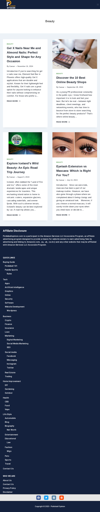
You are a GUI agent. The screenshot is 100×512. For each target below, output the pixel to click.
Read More (13, 101)
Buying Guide (9, 262)
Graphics (9, 291)
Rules (9, 274)
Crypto (8, 320)
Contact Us (8, 468)
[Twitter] (46, 498)
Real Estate (10, 372)
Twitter (10, 368)
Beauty (10, 44)
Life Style (7, 414)
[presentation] (74, 54)
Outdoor (9, 393)
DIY (6, 385)
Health (6, 398)
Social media (11, 352)
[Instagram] (54, 498)
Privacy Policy (9, 488)
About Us (7, 480)
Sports (8, 460)
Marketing (9, 336)
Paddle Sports (11, 270)
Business (7, 316)
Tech (5, 279)
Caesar (12, 66)
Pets (7, 456)
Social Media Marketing (17, 343)
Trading (8, 376)
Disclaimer (8, 492)
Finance (8, 324)
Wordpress (12, 310)
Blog (7, 422)
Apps (7, 283)
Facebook (11, 356)
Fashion (8, 447)
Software (9, 303)
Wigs (9, 451)
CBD (7, 402)
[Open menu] (97, 4)
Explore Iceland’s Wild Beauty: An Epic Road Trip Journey (23, 168)
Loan (7, 332)
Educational (10, 438)
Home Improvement (12, 381)
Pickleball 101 (11, 266)
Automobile (10, 418)
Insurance (9, 328)
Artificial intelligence (14, 287)
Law (9, 442)
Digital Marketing (15, 340)
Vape (7, 409)
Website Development (15, 307)
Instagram (11, 364)
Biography (9, 426)
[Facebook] (38, 498)
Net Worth (11, 430)
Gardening (9, 389)
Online (7, 295)
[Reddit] (61, 498)
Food (7, 405)
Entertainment (11, 435)
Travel (7, 464)
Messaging (12, 360)
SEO (9, 347)
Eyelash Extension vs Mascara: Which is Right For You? (73, 171)
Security (8, 299)
